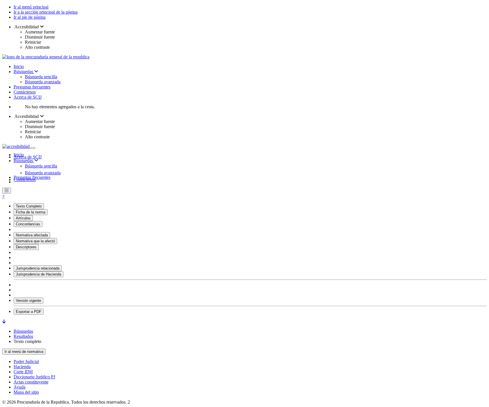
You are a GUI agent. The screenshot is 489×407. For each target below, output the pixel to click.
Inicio (19, 66)
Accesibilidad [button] (27, 26)
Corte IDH (23, 371)
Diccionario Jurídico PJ (34, 376)
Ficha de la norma (30, 212)
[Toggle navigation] (33, 148)
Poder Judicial (26, 361)
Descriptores (26, 247)
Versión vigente (28, 300)
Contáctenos (25, 92)
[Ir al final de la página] (4, 321)
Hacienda (22, 366)
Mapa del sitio (26, 392)
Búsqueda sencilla (41, 76)
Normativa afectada (32, 235)
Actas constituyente (31, 382)
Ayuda (19, 387)
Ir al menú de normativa (24, 351)
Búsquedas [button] (24, 160)
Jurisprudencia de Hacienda (38, 274)
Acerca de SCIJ (28, 97)
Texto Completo (29, 206)
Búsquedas (24, 71)
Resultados (23, 336)
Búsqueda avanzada (43, 81)
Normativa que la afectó (35, 241)
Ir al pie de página (30, 17)
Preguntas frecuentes (32, 86)
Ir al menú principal (31, 7)
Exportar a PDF (28, 312)
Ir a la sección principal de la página (46, 12)
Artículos (23, 218)
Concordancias (28, 224)
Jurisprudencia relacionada (37, 268)
